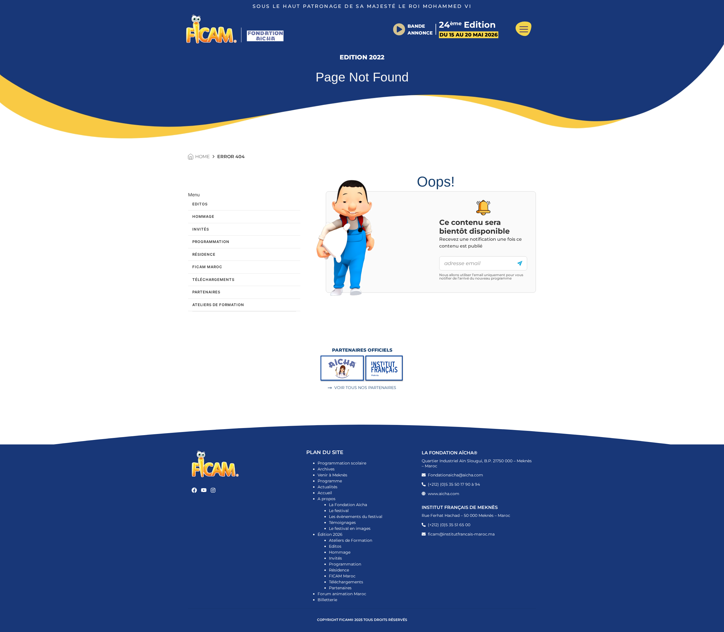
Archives (326, 469)
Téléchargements (213, 279)
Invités (200, 229)
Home (202, 156)
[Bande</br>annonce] (399, 29)
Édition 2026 (330, 534)
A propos (326, 498)
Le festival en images (349, 528)
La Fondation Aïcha (348, 504)
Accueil (325, 492)
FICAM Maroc (207, 267)
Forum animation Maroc (342, 593)
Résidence (204, 254)
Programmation (210, 241)
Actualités (327, 486)
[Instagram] (213, 490)
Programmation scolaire (342, 463)
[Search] (520, 263)
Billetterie (327, 599)
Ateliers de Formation (218, 304)
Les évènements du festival (355, 516)
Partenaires (206, 292)
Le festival (339, 510)
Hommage (203, 216)
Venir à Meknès (332, 475)
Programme (330, 480)
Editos (200, 204)
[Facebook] (194, 490)
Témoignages (342, 522)
